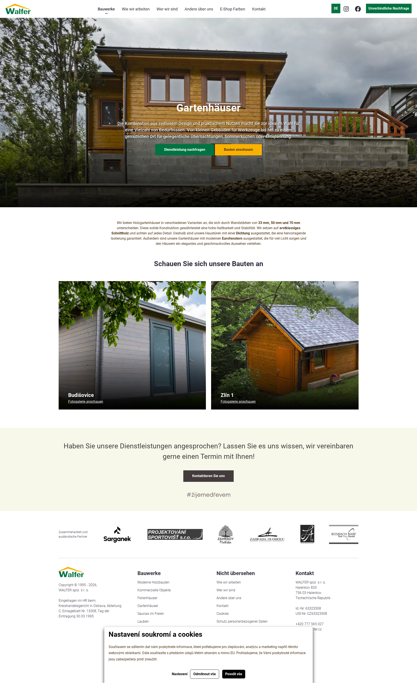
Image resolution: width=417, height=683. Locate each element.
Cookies (223, 614)
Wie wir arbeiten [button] (136, 9)
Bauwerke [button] (106, 9)
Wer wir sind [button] (167, 9)
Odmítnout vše (204, 674)
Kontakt (222, 606)
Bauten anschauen (238, 150)
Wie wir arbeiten (229, 582)
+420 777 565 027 (310, 624)
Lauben (143, 621)
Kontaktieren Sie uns (208, 476)
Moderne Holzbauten (153, 582)
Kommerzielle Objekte (154, 590)
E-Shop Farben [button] (232, 9)
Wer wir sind (226, 590)
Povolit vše (233, 674)
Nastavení (179, 674)
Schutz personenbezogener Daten (242, 621)
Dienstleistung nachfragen (184, 150)
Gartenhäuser (147, 606)
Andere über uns (229, 598)
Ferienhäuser (147, 598)
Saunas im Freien (150, 614)
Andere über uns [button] (199, 9)
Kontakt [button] (259, 9)
